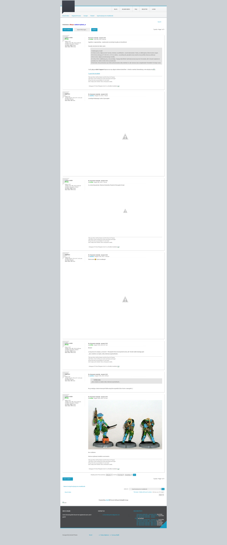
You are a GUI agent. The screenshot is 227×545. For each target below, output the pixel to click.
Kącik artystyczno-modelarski (105, 15)
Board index (66, 15)
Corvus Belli (115, 535)
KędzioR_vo (82, 24)
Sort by (115, 474)
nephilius (92, 95)
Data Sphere (105, 535)
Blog (115, 9)
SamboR (76, 24)
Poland (92, 15)
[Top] (161, 88)
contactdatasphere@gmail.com (111, 514)
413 (72, 46)
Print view (163, 21)
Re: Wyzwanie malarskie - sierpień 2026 (147, 515)
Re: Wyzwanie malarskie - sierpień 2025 (98, 94)
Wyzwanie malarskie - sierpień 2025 (97, 37)
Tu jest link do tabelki (94, 73)
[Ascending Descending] (130, 474)
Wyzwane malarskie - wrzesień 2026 (147, 514)
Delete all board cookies (145, 492)
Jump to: (126, 489)
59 (71, 100)
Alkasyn (72, 24)
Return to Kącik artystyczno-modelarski (74, 486)
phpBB (107, 500)
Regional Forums (76, 15)
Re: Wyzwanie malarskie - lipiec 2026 (147, 522)
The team (135, 492)
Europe (86, 15)
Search (159, 21)
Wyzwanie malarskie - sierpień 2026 (146, 521)
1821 (71, 45)
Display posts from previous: (98, 474)
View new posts (137, 511)
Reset (90, 535)
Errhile (91, 39)
